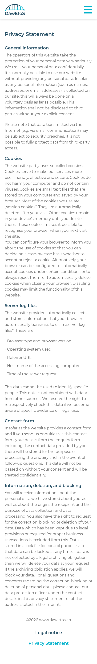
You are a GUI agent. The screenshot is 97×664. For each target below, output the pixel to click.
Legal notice (48, 632)
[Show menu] (88, 9)
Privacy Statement (48, 643)
